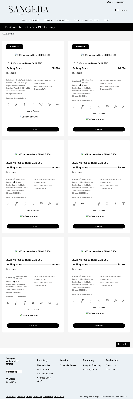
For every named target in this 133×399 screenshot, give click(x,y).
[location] (116, 10)
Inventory (42, 360)
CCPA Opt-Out (59, 397)
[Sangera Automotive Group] (28, 10)
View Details (33, 129)
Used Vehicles (44, 369)
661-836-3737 (119, 2)
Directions (110, 369)
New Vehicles (43, 365)
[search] (118, 10)
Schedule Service (68, 365)
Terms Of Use (48, 397)
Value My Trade (90, 369)
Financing (88, 360)
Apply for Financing (92, 365)
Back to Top (122, 344)
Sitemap (29, 397)
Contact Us (11, 372)
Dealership (112, 360)
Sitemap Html (37, 397)
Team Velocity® (93, 397)
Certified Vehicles (45, 374)
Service (64, 360)
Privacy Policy (11, 397)
